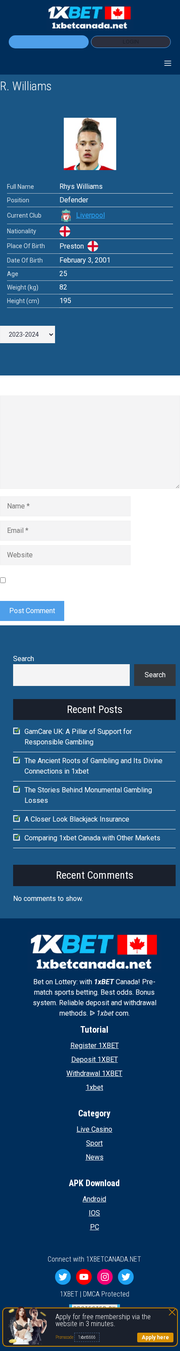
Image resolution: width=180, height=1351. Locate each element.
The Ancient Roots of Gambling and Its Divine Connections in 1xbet (93, 766)
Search (23, 659)
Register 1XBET (94, 1045)
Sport (94, 1143)
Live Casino (94, 1129)
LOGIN (131, 41)
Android (94, 1199)
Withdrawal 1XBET (94, 1073)
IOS (94, 1213)
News (95, 1157)
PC (94, 1227)
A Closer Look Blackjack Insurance (76, 819)
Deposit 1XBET (94, 1059)
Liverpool (90, 215)
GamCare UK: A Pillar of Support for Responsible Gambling (78, 736)
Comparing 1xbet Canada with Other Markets (92, 838)
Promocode (64, 1337)
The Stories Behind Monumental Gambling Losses (88, 795)
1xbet (94, 1087)
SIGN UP (48, 41)
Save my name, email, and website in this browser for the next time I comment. (90, 579)
